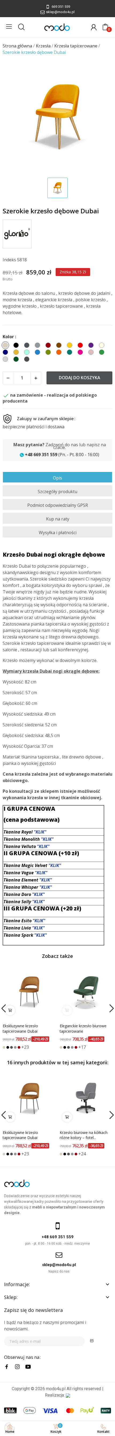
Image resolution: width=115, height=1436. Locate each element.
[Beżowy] (4, 1047)
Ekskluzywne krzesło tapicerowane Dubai (20, 1028)
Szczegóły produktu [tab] (57, 491)
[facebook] (6, 1367)
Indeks (9, 260)
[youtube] (28, 1367)
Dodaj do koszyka (79, 378)
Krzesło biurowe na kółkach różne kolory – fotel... (84, 1135)
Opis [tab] (57, 478)
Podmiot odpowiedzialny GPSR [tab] (57, 505)
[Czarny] (7, 1047)
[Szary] (15, 1047)
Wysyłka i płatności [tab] (57, 532)
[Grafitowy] (11, 1047)
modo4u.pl (56, 1388)
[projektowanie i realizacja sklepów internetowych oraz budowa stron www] (68, 1395)
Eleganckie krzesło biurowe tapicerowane (83, 1028)
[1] (92, 1341)
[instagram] (17, 1367)
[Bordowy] (19, 1047)
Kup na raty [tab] (57, 519)
